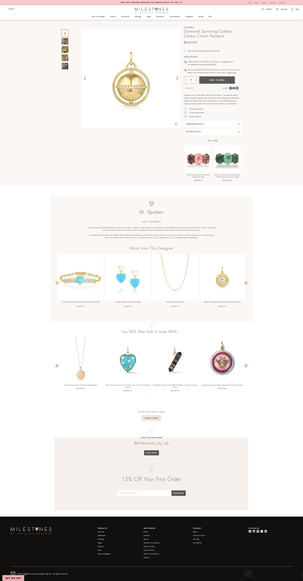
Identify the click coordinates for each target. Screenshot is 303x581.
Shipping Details (195, 124)
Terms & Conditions (151, 554)
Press (256, 3)
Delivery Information (151, 543)
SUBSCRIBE (178, 493)
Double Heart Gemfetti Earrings (127, 302)
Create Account (199, 535)
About (264, 3)
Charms (101, 546)
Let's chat (231, 72)
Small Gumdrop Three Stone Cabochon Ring (198, 176)
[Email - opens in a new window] (234, 88)
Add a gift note (190, 56)
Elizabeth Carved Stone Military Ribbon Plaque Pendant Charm (175, 386)
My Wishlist (197, 543)
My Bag (196, 539)
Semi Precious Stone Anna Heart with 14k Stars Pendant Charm (127, 386)
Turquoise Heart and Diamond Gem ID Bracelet (81, 302)
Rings (100, 543)
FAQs (249, 3)
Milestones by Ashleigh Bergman (38, 574)
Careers (146, 557)
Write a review (151, 418)
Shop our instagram (151, 437)
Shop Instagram (104, 554)
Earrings (101, 539)
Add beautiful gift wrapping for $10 (204, 51)
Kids (210, 16)
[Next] (246, 283)
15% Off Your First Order (151, 479)
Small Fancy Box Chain (175, 302)
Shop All (101, 532)
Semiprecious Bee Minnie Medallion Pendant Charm (222, 385)
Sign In (195, 532)
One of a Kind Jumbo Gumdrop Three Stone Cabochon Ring (227, 176)
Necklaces (102, 535)
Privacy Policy (148, 550)
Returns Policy (149, 546)
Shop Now (151, 453)
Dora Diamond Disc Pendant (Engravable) (80, 385)
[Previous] (57, 283)
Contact (273, 3)
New (99, 550)
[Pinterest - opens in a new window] (237, 88)
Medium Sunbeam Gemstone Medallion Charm (222, 302)
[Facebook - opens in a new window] (230, 88)
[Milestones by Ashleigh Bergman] (151, 10)
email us (226, 62)
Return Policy (193, 131)
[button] (13, 578)
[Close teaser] (25, 574)
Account (282, 3)
